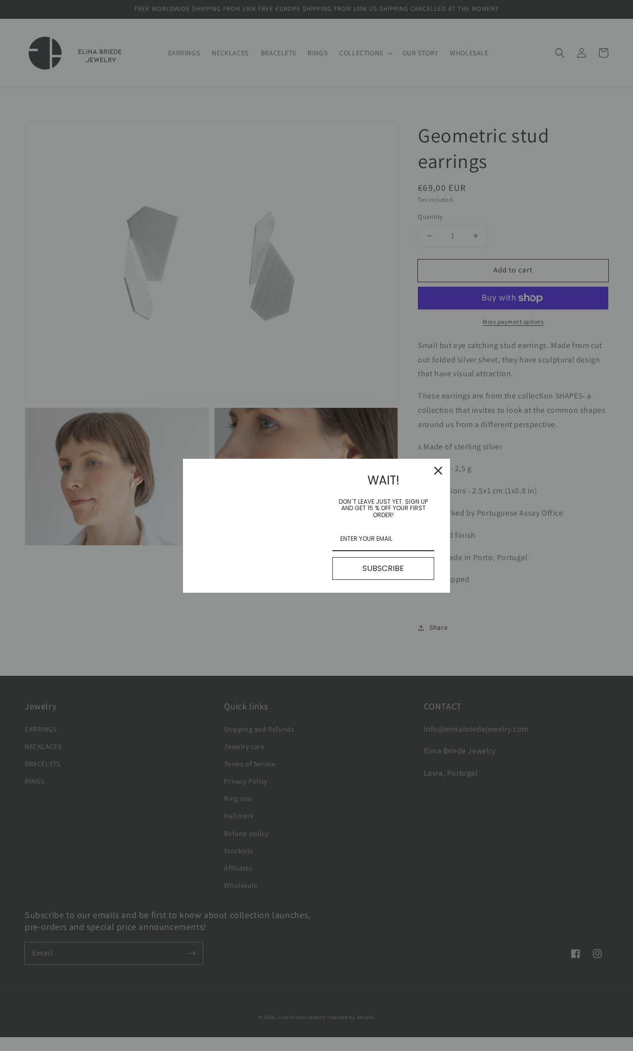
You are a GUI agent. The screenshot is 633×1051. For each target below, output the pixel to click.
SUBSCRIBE (383, 568)
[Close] (438, 470)
